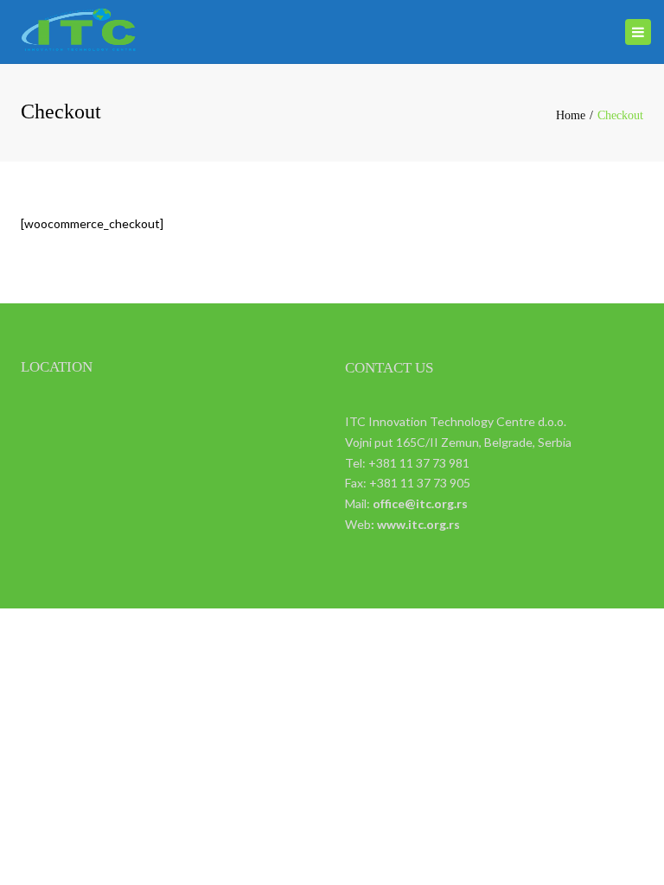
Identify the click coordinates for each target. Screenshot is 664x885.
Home (570, 115)
